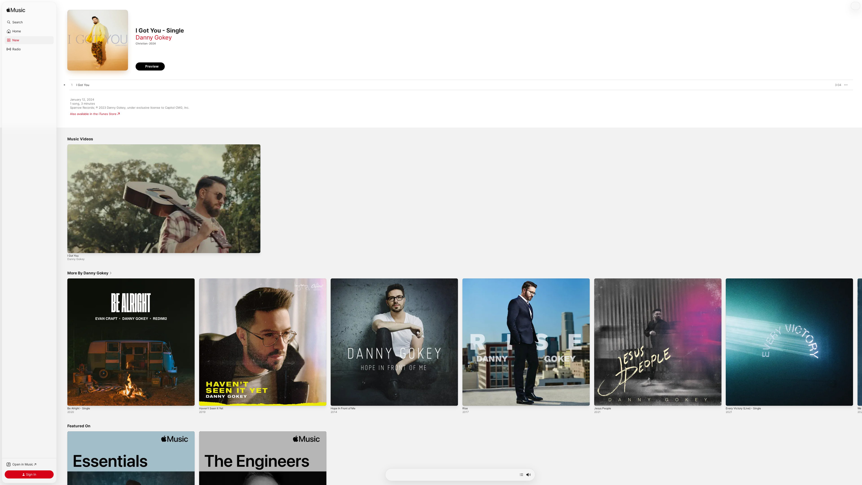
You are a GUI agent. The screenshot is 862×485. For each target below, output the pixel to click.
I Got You (73, 255)
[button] (29, 22)
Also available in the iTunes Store (93, 114)
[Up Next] (521, 475)
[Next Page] (857, 342)
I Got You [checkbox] (82, 85)
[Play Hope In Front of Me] (336, 400)
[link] (89, 273)
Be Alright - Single (80, 280)
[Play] (73, 247)
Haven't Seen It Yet (212, 280)
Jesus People (603, 280)
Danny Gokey (154, 37)
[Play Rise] (468, 400)
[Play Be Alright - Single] (73, 400)
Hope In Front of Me (345, 280)
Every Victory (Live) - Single (745, 280)
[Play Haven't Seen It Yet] (204, 400)
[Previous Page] (63, 342)
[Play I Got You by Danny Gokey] (71, 85)
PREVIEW (836, 85)
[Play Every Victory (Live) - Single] (731, 400)
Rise (465, 280)
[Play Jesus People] (599, 400)
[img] (16, 10)
